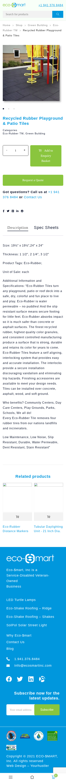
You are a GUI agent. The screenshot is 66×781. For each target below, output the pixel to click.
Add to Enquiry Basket (47, 156)
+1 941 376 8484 (50, 5)
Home (6, 25)
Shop (19, 25)
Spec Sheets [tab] (46, 227)
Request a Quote (33, 180)
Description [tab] (17, 227)
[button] (17, 516)
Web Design (16, 766)
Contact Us (33, 197)
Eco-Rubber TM (13, 133)
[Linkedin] (31, 679)
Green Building (38, 25)
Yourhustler (39, 766)
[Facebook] (8, 679)
